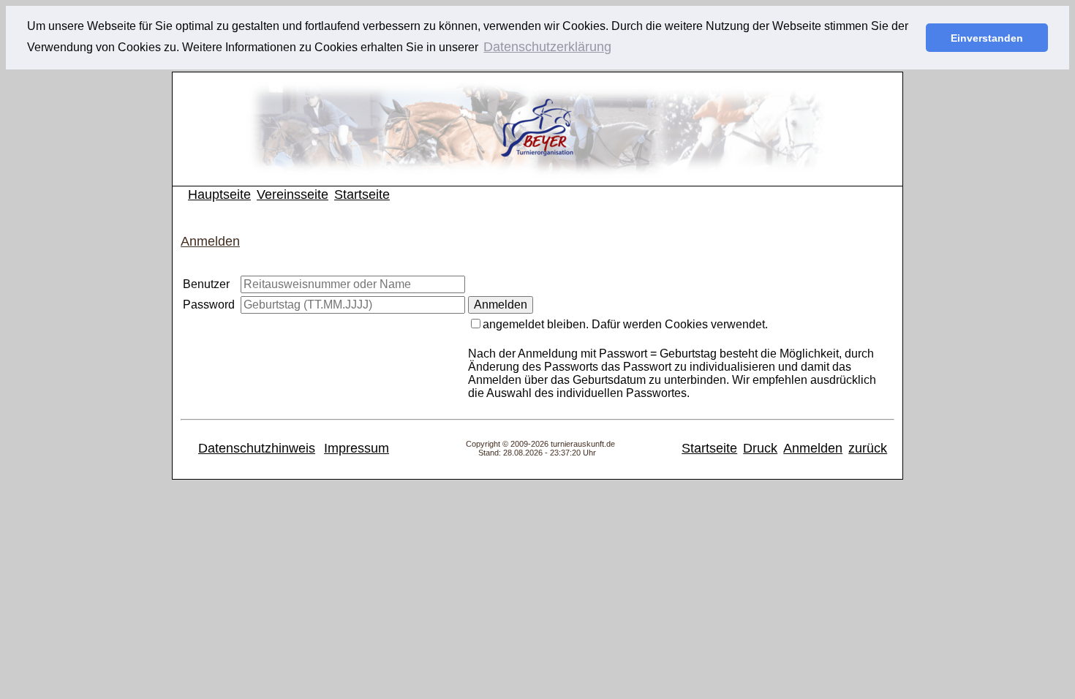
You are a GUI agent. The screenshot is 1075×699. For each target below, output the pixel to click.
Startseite (362, 194)
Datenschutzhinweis (256, 448)
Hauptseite (219, 194)
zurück (867, 448)
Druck (760, 448)
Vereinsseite (292, 194)
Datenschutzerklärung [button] (547, 46)
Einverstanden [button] (987, 38)
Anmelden (812, 448)
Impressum (356, 448)
